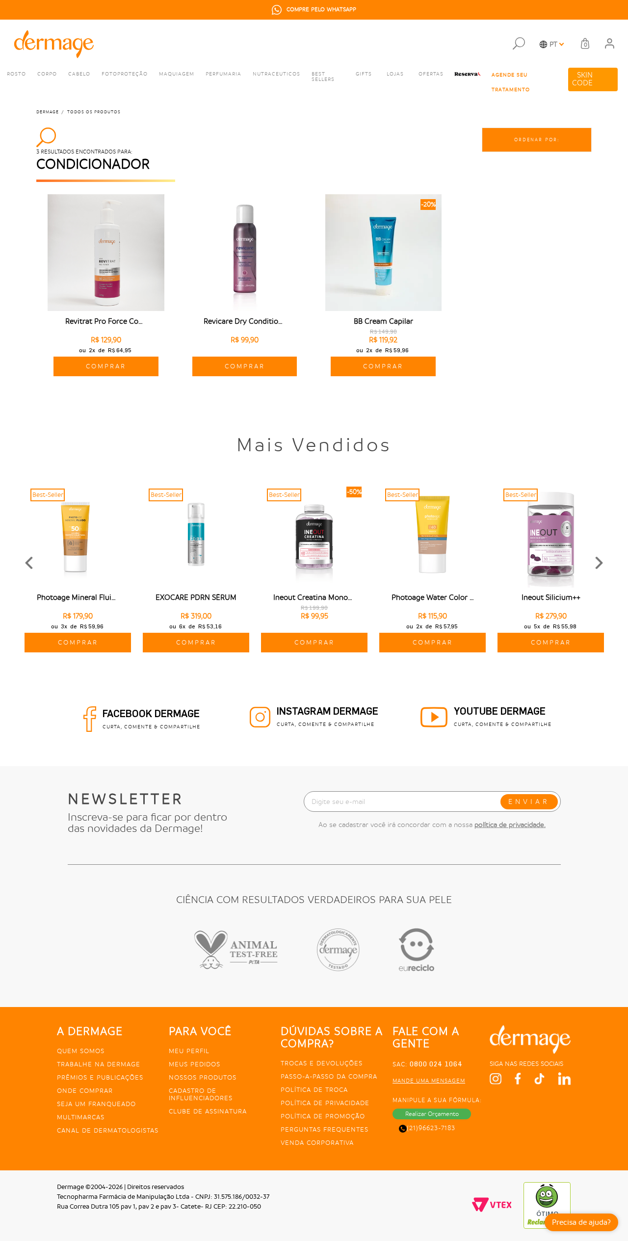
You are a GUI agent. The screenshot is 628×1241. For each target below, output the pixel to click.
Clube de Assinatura (208, 1111)
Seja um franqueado (96, 1104)
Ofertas (431, 74)
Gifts (364, 74)
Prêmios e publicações (100, 1077)
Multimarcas (81, 1117)
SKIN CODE (582, 79)
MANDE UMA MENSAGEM (428, 1081)
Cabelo (79, 74)
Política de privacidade (325, 1103)
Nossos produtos (202, 1077)
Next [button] (599, 563)
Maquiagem (176, 74)
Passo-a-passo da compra (329, 1076)
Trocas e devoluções (322, 1063)
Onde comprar (85, 1090)
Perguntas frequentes (324, 1129)
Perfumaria (223, 74)
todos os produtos (94, 112)
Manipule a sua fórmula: (437, 1100)
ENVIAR (529, 801)
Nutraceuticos (276, 74)
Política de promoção (323, 1116)
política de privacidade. (510, 824)
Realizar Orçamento (432, 1114)
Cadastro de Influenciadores (201, 1094)
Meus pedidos (194, 1064)
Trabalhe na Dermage (98, 1064)
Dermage (47, 112)
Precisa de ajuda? (581, 1222)
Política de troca (314, 1089)
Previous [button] (28, 563)
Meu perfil (189, 1051)
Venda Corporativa (317, 1142)
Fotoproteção (125, 74)
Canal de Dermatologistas (107, 1130)
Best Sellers (323, 76)
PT (553, 44)
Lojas (395, 74)
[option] (314, 10)
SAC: (427, 1064)
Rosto (16, 74)
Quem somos (81, 1051)
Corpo (47, 74)
